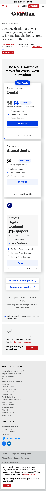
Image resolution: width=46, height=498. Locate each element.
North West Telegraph (9, 407)
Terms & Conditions (29, 297)
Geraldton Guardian (8, 387)
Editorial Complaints (21, 458)
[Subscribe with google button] (22, 130)
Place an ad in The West (10, 463)
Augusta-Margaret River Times (11, 374)
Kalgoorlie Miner (7, 394)
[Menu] (3, 6)
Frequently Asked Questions (22, 454)
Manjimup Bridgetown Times (11, 400)
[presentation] (8, 249)
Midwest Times (7, 402)
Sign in (15, 318)
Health (4, 24)
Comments (37, 46)
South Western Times (9, 412)
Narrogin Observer (8, 405)
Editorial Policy (7, 458)
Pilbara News (6, 410)
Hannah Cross (9, 52)
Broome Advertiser (8, 376)
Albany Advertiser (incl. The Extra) (13, 371)
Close (7, 485)
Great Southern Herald (9, 389)
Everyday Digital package (23, 342)
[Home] (7, 6)
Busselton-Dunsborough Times (12, 381)
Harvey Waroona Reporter (10, 392)
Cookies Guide (29, 474)
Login (24, 6)
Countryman (6, 384)
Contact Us (6, 454)
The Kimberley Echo (8, 397)
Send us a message (13, 438)
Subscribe (33, 6)
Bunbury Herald (7, 379)
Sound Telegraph (7, 415)
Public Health (13, 24)
